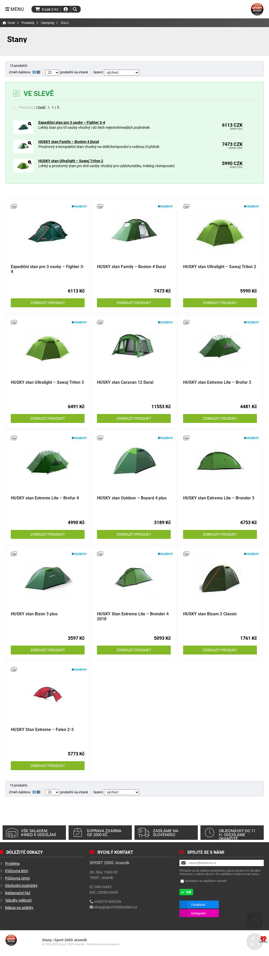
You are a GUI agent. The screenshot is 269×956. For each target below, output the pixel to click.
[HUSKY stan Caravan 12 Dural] (134, 347)
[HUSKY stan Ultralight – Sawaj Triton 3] (48, 347)
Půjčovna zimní (17, 878)
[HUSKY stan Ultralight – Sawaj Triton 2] (23, 170)
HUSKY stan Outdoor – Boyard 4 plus (132, 497)
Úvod (257, 9)
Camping (47, 22)
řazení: (99, 72)
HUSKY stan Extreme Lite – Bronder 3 (218, 497)
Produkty (28, 22)
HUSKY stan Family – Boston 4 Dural (68, 141)
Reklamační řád (17, 892)
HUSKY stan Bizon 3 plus (34, 613)
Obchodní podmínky (21, 885)
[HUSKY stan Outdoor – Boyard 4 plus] (134, 463)
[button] (75, 9)
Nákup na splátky (19, 907)
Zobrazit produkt (47, 302)
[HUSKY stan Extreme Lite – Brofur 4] (48, 463)
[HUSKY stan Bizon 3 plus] (48, 579)
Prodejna (12, 863)
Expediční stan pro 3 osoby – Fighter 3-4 (71, 122)
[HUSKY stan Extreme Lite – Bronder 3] (220, 463)
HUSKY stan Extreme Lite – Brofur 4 (45, 497)
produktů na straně (73, 72)
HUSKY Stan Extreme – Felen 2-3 (42, 729)
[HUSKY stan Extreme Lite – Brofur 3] (220, 347)
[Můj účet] (66, 9)
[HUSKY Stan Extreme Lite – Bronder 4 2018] (134, 579)
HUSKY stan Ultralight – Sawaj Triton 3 (47, 382)
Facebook (198, 904)
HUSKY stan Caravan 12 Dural (125, 382)
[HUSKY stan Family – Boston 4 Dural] (23, 151)
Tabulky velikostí (18, 900)
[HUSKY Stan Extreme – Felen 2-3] (48, 694)
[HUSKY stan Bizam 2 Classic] (220, 579)
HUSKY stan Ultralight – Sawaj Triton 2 (70, 160)
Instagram (198, 913)
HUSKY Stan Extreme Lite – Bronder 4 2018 (133, 616)
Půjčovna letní (16, 870)
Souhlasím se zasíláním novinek (206, 881)
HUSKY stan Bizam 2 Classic (210, 613)
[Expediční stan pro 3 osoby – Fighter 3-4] (23, 132)
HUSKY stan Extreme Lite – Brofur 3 (217, 382)
